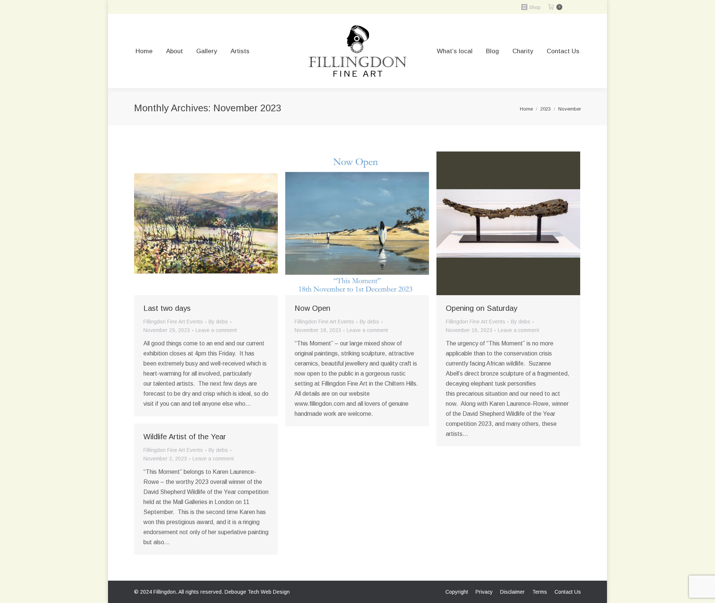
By (218, 322)
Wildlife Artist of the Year (184, 437)
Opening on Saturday (481, 308)
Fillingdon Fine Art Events (173, 322)
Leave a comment (216, 330)
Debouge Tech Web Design (257, 592)
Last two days (167, 308)
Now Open (312, 308)
